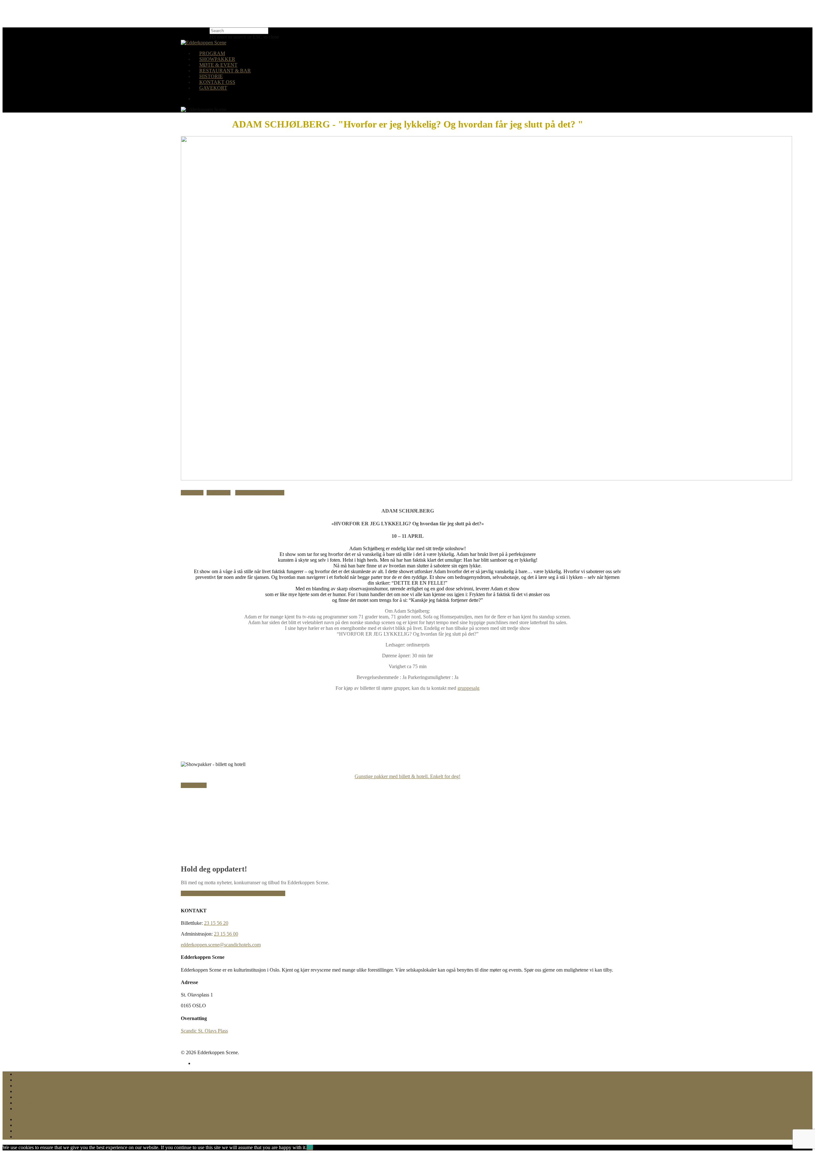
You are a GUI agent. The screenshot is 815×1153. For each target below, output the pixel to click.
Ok (310, 1147)
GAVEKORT (213, 88)
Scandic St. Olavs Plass (204, 1030)
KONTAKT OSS (217, 82)
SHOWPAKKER (217, 59)
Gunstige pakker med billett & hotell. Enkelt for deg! (407, 776)
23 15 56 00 (226, 934)
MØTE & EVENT (218, 65)
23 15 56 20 (216, 923)
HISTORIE (211, 76)
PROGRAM (212, 53)
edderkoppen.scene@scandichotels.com (221, 944)
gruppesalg (468, 688)
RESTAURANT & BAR (225, 70)
